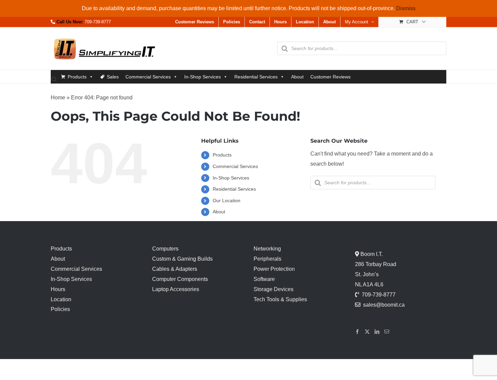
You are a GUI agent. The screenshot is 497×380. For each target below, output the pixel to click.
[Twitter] (367, 331)
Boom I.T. (371, 254)
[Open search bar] (54, 79)
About (297, 76)
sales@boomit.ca (384, 305)
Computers (165, 249)
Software (264, 279)
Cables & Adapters (174, 269)
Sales (113, 76)
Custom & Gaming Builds (182, 259)
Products (77, 76)
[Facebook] (357, 331)
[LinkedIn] (377, 331)
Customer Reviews (330, 76)
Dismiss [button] (406, 8)
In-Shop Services (202, 76)
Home (58, 97)
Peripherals (267, 259)
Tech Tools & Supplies (280, 299)
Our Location (226, 200)
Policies (60, 309)
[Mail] (386, 331)
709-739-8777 (98, 21)
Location (61, 299)
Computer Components (180, 279)
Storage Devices (273, 289)
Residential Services (256, 76)
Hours (58, 289)
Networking (267, 249)
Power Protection (274, 269)
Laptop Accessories (175, 289)
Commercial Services (148, 76)
